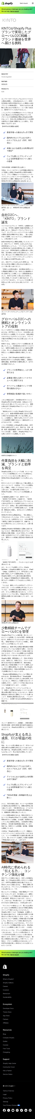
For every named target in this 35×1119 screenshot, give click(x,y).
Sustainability (7, 997)
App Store (6, 1016)
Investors (6, 990)
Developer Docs (8, 1008)
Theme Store (7, 1012)
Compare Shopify (8, 1038)
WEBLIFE (4, 84)
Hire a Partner (7, 1071)
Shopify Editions (8, 983)
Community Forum (9, 1067)
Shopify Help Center (9, 1063)
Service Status (7, 1074)
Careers (5, 986)
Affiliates (6, 1023)
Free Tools (6, 1048)
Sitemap (5, 1102)
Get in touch (24, 3)
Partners (5, 1019)
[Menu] (33, 3)
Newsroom (6, 993)
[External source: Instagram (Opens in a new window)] (17, 1110)
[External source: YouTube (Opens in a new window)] (12, 1110)
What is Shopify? (8, 979)
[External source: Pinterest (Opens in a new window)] (30, 1110)
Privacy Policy (7, 1098)
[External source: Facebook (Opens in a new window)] (4, 1110)
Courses (5, 1045)
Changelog (6, 1052)
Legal (4, 1094)
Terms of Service (8, 1091)
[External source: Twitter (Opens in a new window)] (8, 1110)
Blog (4, 1034)
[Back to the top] (5, 966)
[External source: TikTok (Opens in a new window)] (21, 1110)
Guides (5, 1041)
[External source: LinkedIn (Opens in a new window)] (25, 1110)
